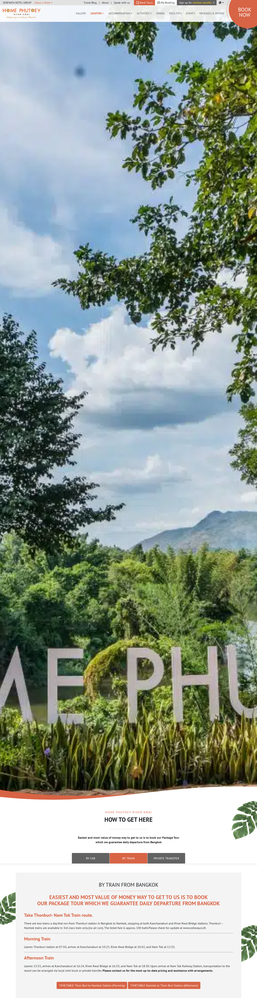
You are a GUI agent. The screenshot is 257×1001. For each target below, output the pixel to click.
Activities (143, 13)
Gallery (81, 13)
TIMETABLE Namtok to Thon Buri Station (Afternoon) (164, 985)
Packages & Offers (211, 13)
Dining (160, 13)
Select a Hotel (42, 2)
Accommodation (119, 13)
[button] (197, 2)
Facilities (175, 13)
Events (190, 13)
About (105, 2)
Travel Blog (90, 2)
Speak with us (122, 2)
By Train (128, 858)
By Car (90, 858)
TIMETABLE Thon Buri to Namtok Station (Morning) (92, 985)
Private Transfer (166, 858)
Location (96, 13)
